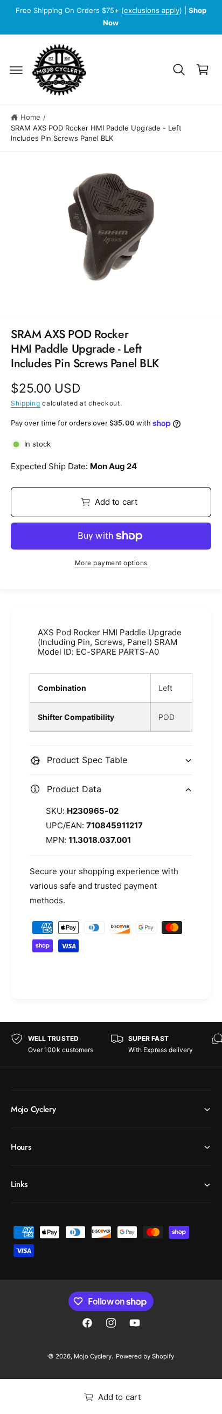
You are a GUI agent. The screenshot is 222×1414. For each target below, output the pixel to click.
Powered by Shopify (145, 1356)
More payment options (111, 563)
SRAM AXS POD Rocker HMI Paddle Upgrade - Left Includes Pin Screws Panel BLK (96, 133)
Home (30, 117)
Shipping (25, 403)
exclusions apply (151, 10)
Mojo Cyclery (93, 1356)
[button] (16, 69)
